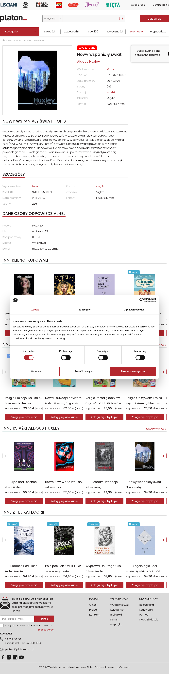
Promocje (136, 31)
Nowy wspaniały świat (145, 482)
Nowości (49, 31)
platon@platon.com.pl (19, 649)
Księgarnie (117, 610)
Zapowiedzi (71, 31)
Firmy (114, 619)
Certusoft (125, 667)
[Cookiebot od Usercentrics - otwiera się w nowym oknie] (141, 300)
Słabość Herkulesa (23, 566)
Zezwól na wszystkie (133, 371)
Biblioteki (116, 615)
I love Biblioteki (148, 619)
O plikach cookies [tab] (134, 309)
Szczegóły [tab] (85, 309)
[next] (164, 372)
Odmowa (36, 371)
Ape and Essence (24, 482)
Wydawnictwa (119, 605)
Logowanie (146, 610)
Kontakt (94, 615)
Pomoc (144, 615)
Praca (93, 610)
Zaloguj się (154, 19)
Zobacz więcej (46, 629)
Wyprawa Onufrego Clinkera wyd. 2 (111, 566)
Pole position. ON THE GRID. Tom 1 (69, 566)
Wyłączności (115, 31)
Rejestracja (146, 605)
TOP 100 (93, 31)
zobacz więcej (155, 429)
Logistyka (116, 624)
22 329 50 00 (13, 639)
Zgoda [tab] (35, 309)
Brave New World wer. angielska (68, 482)
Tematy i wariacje (104, 482)
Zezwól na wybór (84, 371)
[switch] (66, 357)
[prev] (5, 372)
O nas (93, 605)
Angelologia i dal (145, 566)
